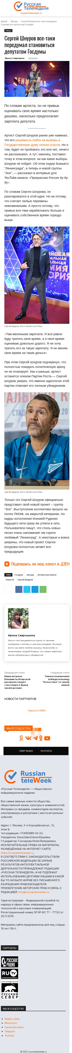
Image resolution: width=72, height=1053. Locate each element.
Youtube (9, 1035)
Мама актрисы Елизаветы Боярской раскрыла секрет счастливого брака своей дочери (17, 682)
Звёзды (14, 21)
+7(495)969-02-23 (31, 833)
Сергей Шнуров (25, 579)
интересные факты (47, 574)
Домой (4, 21)
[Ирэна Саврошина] (18, 618)
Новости (10, 579)
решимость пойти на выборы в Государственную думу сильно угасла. (32, 142)
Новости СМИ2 (37, 710)
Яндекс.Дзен (12, 1018)
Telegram (10, 1031)
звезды (30, 574)
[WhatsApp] (42, 589)
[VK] (18, 589)
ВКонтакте (11, 1022)
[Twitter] (26, 589)
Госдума (19, 574)
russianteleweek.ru (31, 13)
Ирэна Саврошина (14, 58)
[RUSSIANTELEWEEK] (31, 6)
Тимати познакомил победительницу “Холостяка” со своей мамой (55, 680)
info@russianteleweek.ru (33, 892)
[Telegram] (34, 589)
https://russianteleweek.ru (17, 852)
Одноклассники (14, 1027)
